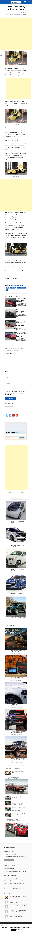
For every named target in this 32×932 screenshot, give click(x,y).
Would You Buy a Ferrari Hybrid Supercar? (21, 311)
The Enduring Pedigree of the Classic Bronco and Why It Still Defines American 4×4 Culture (19, 759)
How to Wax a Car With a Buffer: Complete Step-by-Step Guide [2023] (18, 809)
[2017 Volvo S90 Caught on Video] (8, 797)
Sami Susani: (11, 910)
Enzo (21, 285)
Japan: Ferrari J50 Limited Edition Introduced (21, 300)
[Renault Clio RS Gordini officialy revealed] (16, 582)
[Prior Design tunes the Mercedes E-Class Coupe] (16, 786)
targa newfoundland (21, 287)
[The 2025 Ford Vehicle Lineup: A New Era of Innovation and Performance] (8, 803)
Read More (19, 930)
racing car (13, 287)
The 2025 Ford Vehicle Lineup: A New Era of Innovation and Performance (18, 803)
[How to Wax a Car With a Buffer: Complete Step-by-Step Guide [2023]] (8, 809)
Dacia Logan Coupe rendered (18, 771)
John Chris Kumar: (12, 915)
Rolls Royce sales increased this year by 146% (13, 880)
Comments (14, 498)
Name (7, 372)
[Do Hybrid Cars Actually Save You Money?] (16, 692)
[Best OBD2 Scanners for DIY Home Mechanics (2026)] (16, 665)
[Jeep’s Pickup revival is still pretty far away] (16, 606)
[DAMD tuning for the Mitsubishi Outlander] (16, 558)
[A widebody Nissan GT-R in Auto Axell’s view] (16, 534)
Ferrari (15, 12)
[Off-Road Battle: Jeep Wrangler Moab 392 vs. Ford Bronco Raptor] (16, 719)
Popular (8, 498)
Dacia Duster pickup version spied (11, 878)
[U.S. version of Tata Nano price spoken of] (16, 510)
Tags (20, 498)
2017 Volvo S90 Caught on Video (18, 796)
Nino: (10, 901)
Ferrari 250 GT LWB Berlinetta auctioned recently (14, 883)
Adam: (10, 905)
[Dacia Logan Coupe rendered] (8, 772)
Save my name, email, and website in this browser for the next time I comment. (15, 393)
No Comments (18, 653)
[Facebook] (10, 415)
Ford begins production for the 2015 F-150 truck (14, 886)
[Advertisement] (16, 34)
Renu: (10, 896)
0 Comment (17, 14)
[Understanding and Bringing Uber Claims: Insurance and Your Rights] (16, 829)
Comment (8, 354)
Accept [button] (13, 930)
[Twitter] (7, 415)
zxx (6, 289)
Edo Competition (15, 285)
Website (7, 384)
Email (7, 378)
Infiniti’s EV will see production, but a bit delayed (14, 888)
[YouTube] (16, 415)
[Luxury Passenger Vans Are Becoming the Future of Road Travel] (16, 638)
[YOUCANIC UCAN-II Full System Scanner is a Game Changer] (8, 814)
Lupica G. (9, 12)
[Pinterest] (13, 415)
